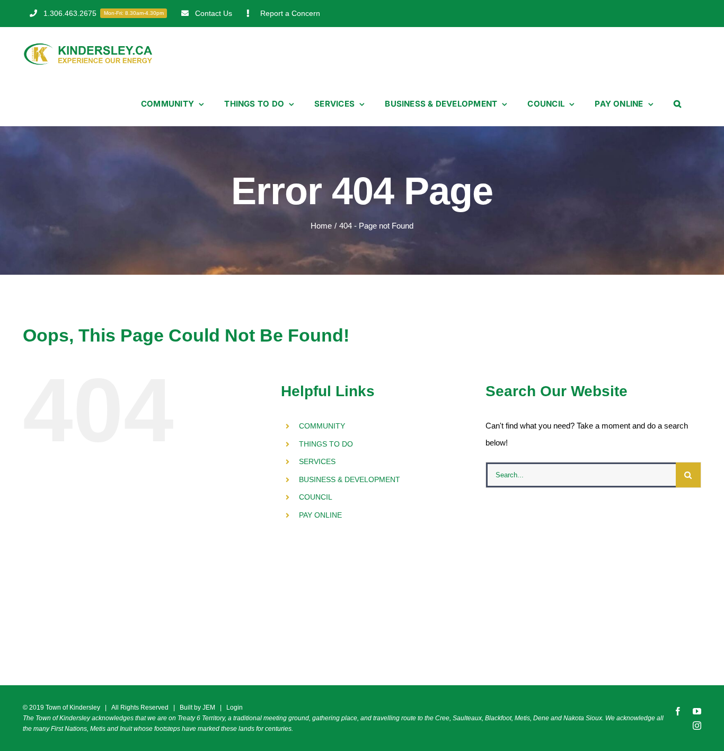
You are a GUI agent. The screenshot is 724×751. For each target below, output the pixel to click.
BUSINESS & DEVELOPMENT (349, 479)
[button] (677, 104)
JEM (208, 707)
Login (234, 707)
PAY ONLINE (320, 515)
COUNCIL (315, 497)
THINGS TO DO (326, 444)
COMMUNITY (322, 426)
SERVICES (317, 461)
